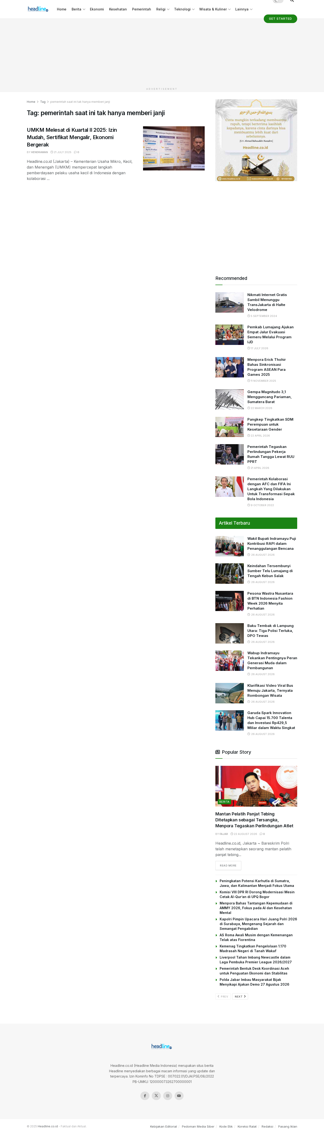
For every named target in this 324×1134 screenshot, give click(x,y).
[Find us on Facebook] (144, 1096)
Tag (43, 102)
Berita (76, 9)
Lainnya (242, 9)
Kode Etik (226, 1126)
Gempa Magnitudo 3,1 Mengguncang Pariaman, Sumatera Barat (269, 397)
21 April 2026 (259, 468)
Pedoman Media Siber (198, 1126)
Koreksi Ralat (247, 1126)
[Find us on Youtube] (179, 1096)
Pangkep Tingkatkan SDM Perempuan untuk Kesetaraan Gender (270, 424)
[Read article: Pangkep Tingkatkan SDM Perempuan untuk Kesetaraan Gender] (229, 427)
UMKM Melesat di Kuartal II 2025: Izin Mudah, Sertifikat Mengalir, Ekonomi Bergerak (72, 137)
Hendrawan (39, 152)
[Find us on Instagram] (167, 1096)
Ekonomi (97, 9)
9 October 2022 (262, 505)
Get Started (280, 18)
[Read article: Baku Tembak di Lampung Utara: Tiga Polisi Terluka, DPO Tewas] (229, 633)
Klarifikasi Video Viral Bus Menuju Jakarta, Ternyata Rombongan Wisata (270, 690)
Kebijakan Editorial (163, 1126)
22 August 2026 (245, 834)
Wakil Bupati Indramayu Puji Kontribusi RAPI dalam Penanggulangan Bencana (271, 543)
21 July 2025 (62, 152)
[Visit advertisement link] (256, 140)
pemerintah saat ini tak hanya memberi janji (80, 102)
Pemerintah (141, 9)
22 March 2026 (261, 408)
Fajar (224, 834)
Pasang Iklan (287, 1126)
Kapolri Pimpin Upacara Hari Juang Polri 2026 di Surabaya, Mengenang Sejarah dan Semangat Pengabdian (258, 924)
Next (239, 996)
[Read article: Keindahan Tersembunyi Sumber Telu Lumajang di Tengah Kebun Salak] (229, 573)
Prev (224, 996)
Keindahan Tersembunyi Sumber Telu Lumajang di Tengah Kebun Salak (270, 571)
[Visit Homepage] (38, 9)
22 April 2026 (260, 435)
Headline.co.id (48, 1126)
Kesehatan (118, 9)
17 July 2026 (259, 348)
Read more (230, 865)
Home (61, 9)
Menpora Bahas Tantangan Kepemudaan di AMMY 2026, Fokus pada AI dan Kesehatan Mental (256, 908)
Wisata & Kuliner (213, 9)
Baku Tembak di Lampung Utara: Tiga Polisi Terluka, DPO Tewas (270, 630)
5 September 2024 (263, 316)
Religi (161, 9)
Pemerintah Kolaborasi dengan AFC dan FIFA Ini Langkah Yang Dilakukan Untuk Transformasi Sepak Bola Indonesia (271, 489)
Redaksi (267, 1126)
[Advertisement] (162, 52)
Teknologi (182, 9)
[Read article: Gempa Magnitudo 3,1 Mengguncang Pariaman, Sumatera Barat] (229, 399)
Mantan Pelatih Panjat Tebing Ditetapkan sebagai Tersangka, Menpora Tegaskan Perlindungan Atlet (254, 819)
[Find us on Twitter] (156, 1096)
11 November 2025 (263, 380)
